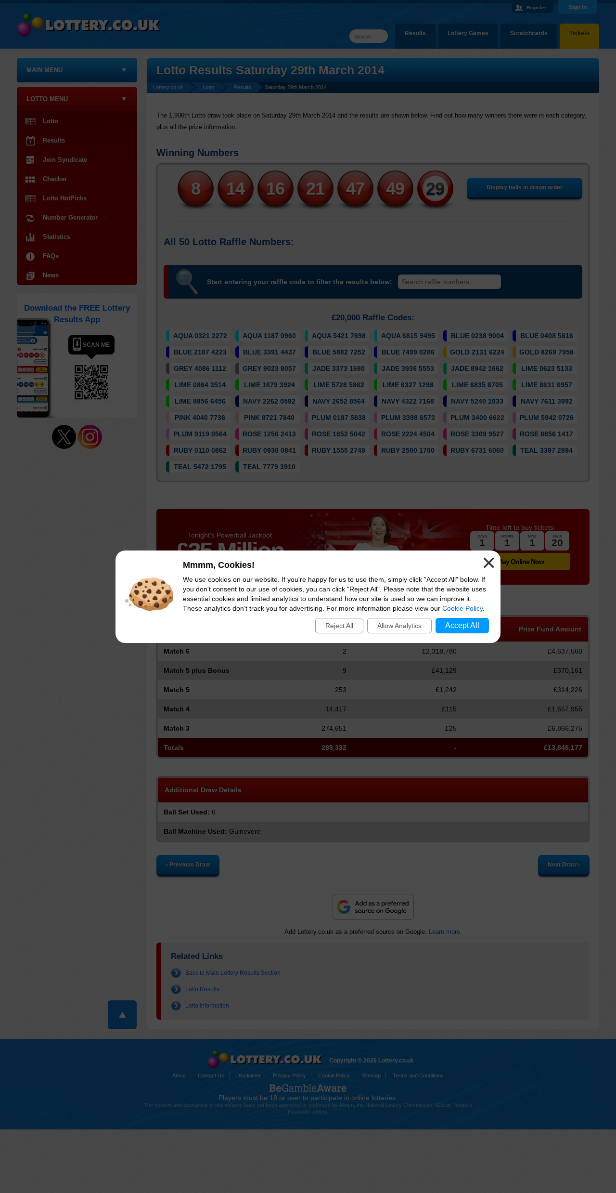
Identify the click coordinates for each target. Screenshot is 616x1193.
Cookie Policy (462, 608)
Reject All (339, 625)
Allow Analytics (399, 625)
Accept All (462, 625)
